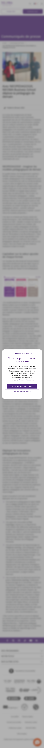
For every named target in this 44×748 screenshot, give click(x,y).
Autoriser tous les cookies (22, 386)
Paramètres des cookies (22, 392)
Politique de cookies (26, 380)
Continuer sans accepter (23, 353)
